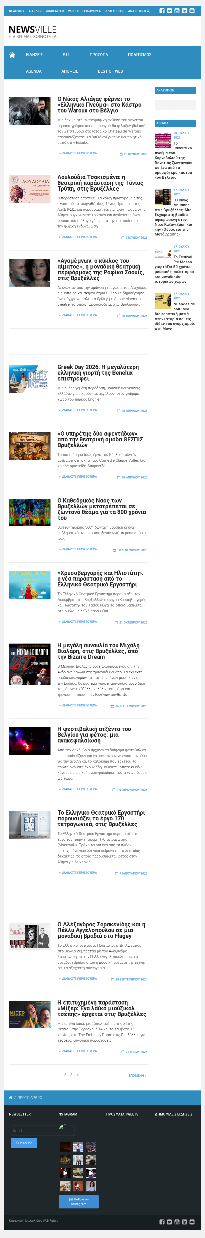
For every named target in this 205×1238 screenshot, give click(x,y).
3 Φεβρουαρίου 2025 (132, 790)
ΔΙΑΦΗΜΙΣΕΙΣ (55, 11)
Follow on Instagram (79, 1201)
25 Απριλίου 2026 (135, 316)
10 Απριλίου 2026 (135, 477)
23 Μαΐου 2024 (137, 1052)
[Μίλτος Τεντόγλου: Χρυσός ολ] (78, 1147)
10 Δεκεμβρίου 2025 (132, 550)
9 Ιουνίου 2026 (137, 237)
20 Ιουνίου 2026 (136, 154)
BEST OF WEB (110, 71)
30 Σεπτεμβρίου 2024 (132, 979)
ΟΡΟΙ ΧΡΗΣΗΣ (114, 11)
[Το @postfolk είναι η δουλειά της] (91, 1173)
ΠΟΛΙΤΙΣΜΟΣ (140, 54)
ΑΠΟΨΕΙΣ (70, 71)
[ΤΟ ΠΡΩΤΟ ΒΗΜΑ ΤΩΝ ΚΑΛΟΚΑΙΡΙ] (78, 1173)
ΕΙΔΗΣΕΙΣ (34, 54)
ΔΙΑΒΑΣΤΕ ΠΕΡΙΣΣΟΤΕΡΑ (79, 153)
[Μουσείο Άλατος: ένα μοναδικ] (91, 1160)
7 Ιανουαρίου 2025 (134, 873)
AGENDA (34, 71)
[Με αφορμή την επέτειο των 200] (65, 1160)
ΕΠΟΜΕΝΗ (137, 1075)
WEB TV (73, 11)
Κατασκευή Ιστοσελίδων (25, 1220)
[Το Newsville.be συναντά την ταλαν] (78, 1160)
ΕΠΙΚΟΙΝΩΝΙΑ (91, 11)
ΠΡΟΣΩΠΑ (99, 54)
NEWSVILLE (17, 11)
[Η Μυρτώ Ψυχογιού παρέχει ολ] (91, 1186)
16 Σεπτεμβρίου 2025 (132, 706)
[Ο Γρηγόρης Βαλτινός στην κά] (65, 1173)
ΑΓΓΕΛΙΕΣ (35, 11)
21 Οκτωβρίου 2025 (133, 622)
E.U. (66, 54)
